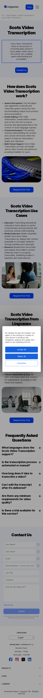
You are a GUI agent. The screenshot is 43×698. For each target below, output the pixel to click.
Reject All (22, 356)
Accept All (21, 349)
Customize (21, 363)
